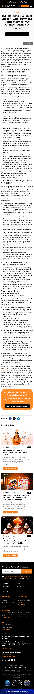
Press (18, 584)
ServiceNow (4, 370)
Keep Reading (8, 468)
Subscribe (25, 571)
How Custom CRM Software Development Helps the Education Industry (16, 452)
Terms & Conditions (11, 667)
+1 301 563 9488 (12, 3)
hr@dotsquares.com (8, 656)
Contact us (25, 6)
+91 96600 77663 (23, 3)
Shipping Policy (23, 667)
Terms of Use (13, 665)
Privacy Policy (25, 578)
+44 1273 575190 (6, 606)
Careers (19, 581)
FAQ (4, 589)
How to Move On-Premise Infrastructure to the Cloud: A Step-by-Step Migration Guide (17, 541)
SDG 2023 (5, 591)
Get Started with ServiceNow (17, 406)
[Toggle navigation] (30, 6)
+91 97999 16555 (22, 616)
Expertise (5, 584)
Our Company (7, 581)
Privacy (21, 665)
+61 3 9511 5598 (23, 1)
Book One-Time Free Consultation (17, 34)
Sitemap (19, 589)
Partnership (6, 586)
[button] (19, 6)
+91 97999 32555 (7, 655)
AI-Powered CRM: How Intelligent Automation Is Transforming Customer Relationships (16, 497)
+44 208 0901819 (13, 1)
